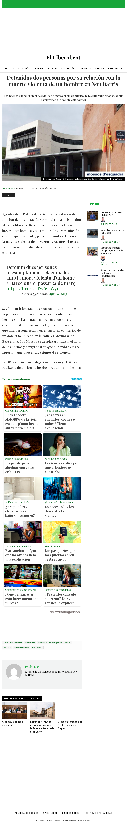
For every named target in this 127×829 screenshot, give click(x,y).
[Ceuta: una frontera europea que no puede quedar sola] (92, 251)
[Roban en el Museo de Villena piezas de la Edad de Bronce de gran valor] (42, 710)
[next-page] (10, 739)
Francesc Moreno (111, 242)
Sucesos (8, 195)
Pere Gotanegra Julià (110, 263)
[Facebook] (118, 2)
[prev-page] (4, 739)
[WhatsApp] (21, 203)
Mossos (7, 647)
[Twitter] (123, 2)
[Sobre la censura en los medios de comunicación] (92, 274)
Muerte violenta (21, 647)
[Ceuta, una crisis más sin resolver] (92, 216)
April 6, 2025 (58, 294)
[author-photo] (103, 219)
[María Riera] (14, 673)
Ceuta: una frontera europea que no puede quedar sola (111, 250)
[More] (51, 203)
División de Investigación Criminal (54, 642)
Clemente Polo (109, 224)
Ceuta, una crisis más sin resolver (111, 213)
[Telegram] (43, 203)
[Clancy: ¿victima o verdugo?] (14, 710)
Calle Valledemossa (13, 642)
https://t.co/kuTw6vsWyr (32, 288)
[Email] (36, 203)
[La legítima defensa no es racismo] (92, 233)
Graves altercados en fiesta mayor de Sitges (70, 725)
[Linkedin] (28, 203)
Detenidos (30, 642)
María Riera (9, 188)
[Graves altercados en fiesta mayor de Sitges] (70, 710)
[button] (6, 4)
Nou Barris (37, 647)
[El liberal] (63, 57)
